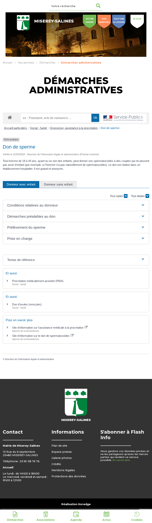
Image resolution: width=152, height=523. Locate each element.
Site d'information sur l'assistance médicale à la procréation (48, 327)
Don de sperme (110, 128)
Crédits (56, 464)
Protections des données (69, 476)
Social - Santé (39, 128)
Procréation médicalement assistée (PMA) (37, 281)
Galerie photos (62, 458)
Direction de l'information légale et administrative (29, 359)
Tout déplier (138, 196)
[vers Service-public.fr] (123, 118)
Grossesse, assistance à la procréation (74, 128)
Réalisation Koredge (76, 504)
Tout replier (117, 196)
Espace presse (62, 451)
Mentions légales (63, 470)
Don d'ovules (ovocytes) (27, 304)
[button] (76, 205)
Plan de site (59, 445)
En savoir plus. (121, 460)
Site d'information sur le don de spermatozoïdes (41, 335)
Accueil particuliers (16, 128)
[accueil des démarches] (10, 117)
